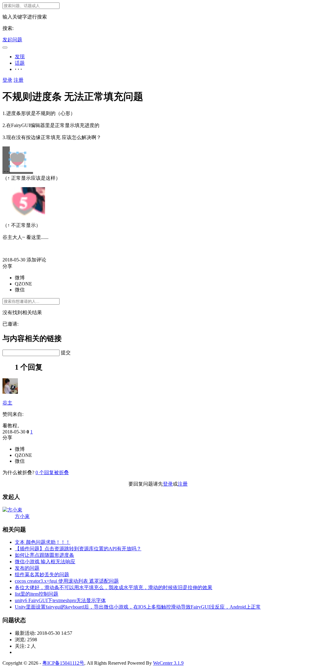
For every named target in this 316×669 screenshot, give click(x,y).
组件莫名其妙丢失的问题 (42, 574)
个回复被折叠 (52, 472)
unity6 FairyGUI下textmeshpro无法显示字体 (60, 600)
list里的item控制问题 (36, 594)
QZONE (23, 283)
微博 (20, 277)
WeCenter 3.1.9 (168, 663)
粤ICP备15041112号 (63, 663)
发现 (20, 56)
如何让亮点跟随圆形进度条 (44, 555)
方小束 (22, 516)
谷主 (7, 402)
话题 (20, 63)
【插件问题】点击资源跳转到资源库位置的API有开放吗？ (78, 548)
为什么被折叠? (18, 472)
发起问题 (12, 39)
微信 (20, 289)
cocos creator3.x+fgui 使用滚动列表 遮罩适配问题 (67, 581)
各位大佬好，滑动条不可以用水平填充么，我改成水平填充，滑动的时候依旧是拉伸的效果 (113, 587)
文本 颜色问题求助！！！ (42, 542)
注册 (18, 80)
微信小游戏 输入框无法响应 (45, 561)
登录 (7, 80)
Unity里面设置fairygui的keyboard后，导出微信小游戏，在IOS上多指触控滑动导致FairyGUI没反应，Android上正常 (138, 606)
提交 (66, 352)
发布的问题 (27, 568)
